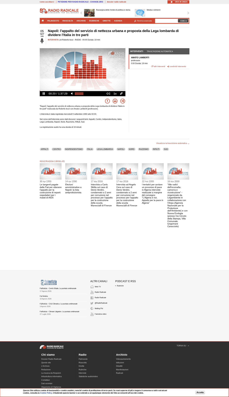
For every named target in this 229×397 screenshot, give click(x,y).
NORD (131, 149)
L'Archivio (45, 366)
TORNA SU (181, 346)
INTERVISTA (53, 40)
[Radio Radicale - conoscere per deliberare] (51, 349)
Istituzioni (120, 363)
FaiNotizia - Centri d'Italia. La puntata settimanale (58, 288)
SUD (166, 149)
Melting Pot (99, 308)
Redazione (46, 370)
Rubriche (120, 286)
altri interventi (159, 66)
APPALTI (44, 149)
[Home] (59, 13)
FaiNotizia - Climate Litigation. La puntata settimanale (59, 311)
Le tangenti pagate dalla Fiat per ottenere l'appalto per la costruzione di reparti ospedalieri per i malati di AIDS (51, 191)
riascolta (67, 21)
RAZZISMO (143, 149)
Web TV (98, 287)
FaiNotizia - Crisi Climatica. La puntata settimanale (58, 304)
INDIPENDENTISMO (74, 149)
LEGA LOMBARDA (105, 149)
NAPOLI (120, 149)
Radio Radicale (100, 292)
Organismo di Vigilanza (51, 387)
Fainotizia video (100, 314)
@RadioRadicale (101, 303)
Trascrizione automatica (160, 51)
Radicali (119, 373)
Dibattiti (119, 366)
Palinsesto (83, 359)
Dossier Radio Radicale (51, 359)
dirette (107, 21)
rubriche (94, 21)
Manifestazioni (122, 370)
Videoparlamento (123, 359)
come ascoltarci (47, 2)
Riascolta (83, 363)
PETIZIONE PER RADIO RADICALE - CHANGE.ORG (80, 2)
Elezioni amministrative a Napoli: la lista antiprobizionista (73, 188)
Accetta (200, 392)
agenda (118, 21)
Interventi (136, 51)
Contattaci (45, 380)
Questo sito (46, 363)
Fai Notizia (44, 296)
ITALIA (90, 149)
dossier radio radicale (116, 2)
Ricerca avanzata (144, 21)
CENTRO (57, 149)
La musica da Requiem (51, 373)
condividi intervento (177, 66)
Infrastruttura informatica (51, 376)
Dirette (81, 366)
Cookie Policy (46, 393)
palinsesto (53, 21)
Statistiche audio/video (88, 376)
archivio (81, 21)
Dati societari (46, 383)
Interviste (82, 373)
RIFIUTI (156, 149)
